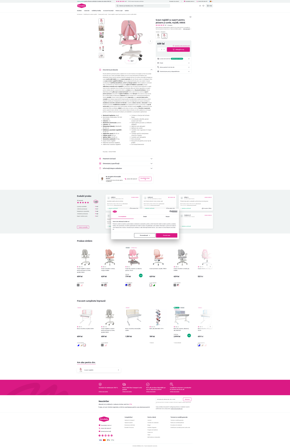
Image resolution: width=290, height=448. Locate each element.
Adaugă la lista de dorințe (190, 17)
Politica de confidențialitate (177, 422)
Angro (149, 434)
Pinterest (109, 435)
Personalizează (144, 235)
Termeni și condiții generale (177, 420)
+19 (101, 55)
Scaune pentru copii (102, 14)
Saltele (127, 10)
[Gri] (158, 36)
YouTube (105, 435)
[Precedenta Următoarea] (85, 257)
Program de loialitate (153, 430)
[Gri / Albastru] (126, 285)
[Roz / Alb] (164, 36)
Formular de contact (174, 1)
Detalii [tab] (145, 216)
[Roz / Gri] (105, 285)
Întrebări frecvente (129, 427)
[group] (130, 41)
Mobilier (79, 10)
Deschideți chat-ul (190, 1)
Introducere (79, 14)
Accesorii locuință (108, 10)
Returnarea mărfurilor (130, 425)
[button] (173, 59)
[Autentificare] (200, 6)
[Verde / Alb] (154, 285)
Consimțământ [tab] (122, 216)
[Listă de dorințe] (203, 6)
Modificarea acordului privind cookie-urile (180, 427)
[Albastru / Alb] (78, 345)
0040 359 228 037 (202, 1)
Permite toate (166, 235)
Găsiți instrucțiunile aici (176, 408)
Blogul (149, 425)
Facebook (99, 435)
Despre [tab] (168, 216)
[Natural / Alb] (81, 345)
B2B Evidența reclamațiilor (154, 437)
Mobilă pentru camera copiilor (90, 14)
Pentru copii (119, 10)
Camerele (86, 10)
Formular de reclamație (153, 422)
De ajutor (134, 208)
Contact (149, 420)
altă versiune (125, 203)
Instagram (102, 435)
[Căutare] (117, 6)
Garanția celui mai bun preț (182, 45)
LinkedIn (112, 435)
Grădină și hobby (96, 10)
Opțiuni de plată (128, 422)
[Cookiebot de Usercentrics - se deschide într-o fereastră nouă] (170, 211)
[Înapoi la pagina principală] (81, 5)
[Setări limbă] (211, 1)
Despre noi (150, 432)
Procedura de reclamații (176, 425)
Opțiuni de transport (130, 420)
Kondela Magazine (152, 427)
